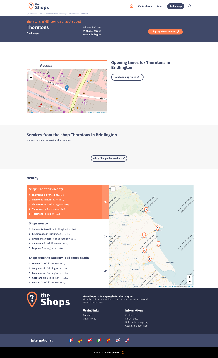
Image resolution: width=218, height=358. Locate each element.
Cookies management (136, 325)
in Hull (41, 213)
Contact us (130, 315)
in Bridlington (49, 229)
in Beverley (44, 209)
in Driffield (43, 195)
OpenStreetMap (100, 112)
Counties (87, 315)
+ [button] (31, 73)
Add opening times (126, 77)
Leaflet (89, 112)
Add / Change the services (107, 158)
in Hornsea (44, 199)
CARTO (190, 286)
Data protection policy (136, 322)
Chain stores (89, 318)
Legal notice (131, 318)
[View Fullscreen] (113, 189)
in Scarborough (46, 204)
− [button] (31, 77)
